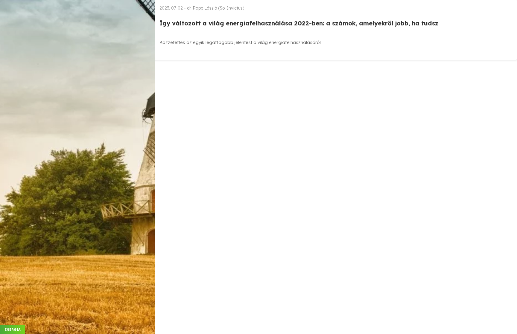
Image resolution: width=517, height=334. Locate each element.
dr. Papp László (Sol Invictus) (215, 8)
